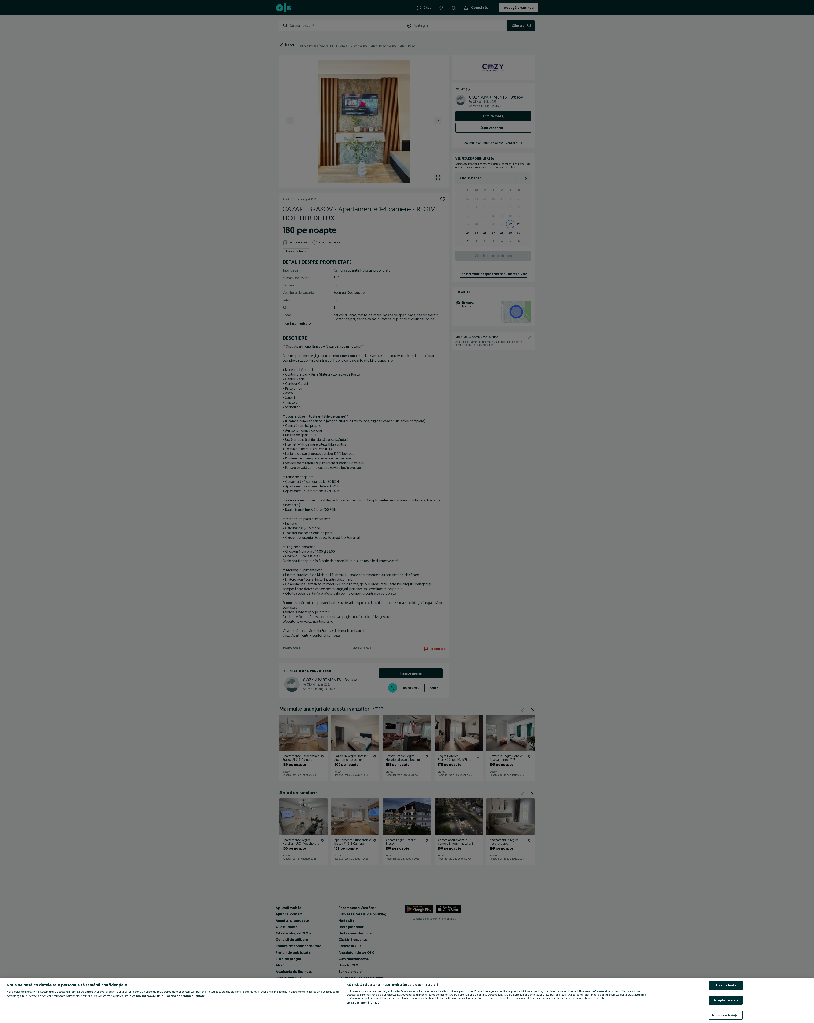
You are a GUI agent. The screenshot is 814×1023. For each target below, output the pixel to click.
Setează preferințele (725, 1015)
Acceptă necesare (725, 1000)
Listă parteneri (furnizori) (364, 1002)
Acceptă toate (726, 985)
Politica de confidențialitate (185, 996)
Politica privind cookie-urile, (144, 996)
